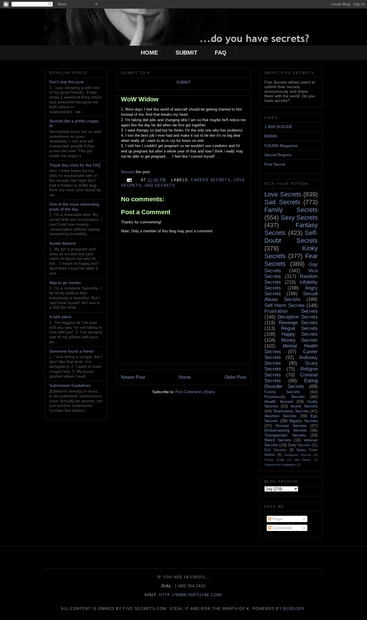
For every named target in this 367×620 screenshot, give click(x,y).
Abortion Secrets (280, 416)
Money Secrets (299, 340)
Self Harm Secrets (284, 305)
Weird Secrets (277, 440)
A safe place (60, 316)
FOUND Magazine (281, 145)
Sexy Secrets (299, 217)
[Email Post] (129, 180)
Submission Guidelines (70, 385)
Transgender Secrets (285, 435)
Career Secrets (211, 180)
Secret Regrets (278, 154)
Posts (276, 519)
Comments (281, 528)
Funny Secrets (282, 391)
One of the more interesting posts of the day (74, 206)
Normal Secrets (291, 425)
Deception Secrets (298, 317)
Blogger (293, 609)
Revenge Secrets (298, 322)
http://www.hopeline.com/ (190, 595)
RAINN (270, 136)
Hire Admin (302, 459)
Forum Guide (274, 459)
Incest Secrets (304, 406)
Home (185, 377)
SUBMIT (186, 52)
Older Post (235, 377)
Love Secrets (282, 194)
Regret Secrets (299, 328)
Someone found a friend (71, 351)
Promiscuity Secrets (284, 396)
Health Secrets (278, 401)
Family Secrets (291, 209)
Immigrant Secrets (297, 455)
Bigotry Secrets (303, 420)
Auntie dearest (62, 243)
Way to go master (65, 282)
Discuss (128, 172)
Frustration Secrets (291, 311)
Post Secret (274, 164)
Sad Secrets (160, 185)
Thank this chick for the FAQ (75, 165)
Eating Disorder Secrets (291, 383)
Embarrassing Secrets (285, 430)
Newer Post (133, 377)
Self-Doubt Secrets (291, 236)
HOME (149, 52)
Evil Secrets (275, 450)
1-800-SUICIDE (278, 126)
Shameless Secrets (291, 411)
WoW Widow (140, 99)
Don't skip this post (66, 82)
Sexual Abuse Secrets (291, 296)
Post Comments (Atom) (195, 392)
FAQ (221, 52)
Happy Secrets (300, 334)
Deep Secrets (299, 445)
